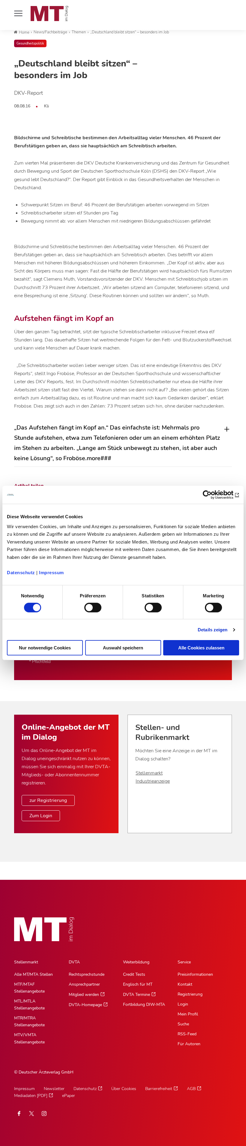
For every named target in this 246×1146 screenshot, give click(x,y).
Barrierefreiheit (158, 1089)
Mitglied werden (84, 994)
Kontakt (185, 984)
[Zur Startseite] (49, 13)
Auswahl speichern (123, 647)
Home (24, 32)
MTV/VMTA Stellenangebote (29, 1038)
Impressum (51, 572)
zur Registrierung (48, 800)
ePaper (68, 1095)
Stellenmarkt (149, 773)
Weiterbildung (136, 962)
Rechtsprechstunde (86, 974)
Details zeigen (212, 629)
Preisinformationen (195, 974)
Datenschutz (21, 572)
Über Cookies (123, 1089)
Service (184, 962)
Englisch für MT (137, 984)
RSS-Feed (187, 1034)
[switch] (87, 606)
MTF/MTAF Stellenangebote (29, 987)
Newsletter (54, 1089)
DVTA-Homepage (85, 1005)
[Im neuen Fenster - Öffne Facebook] (19, 1113)
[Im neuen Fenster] (31, 1113)
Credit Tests (134, 974)
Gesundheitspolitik (30, 43)
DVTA (74, 962)
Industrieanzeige (153, 781)
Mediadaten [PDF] (30, 1095)
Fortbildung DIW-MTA (144, 1004)
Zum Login (40, 815)
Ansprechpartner (84, 984)
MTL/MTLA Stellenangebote (29, 1004)
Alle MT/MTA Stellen (33, 974)
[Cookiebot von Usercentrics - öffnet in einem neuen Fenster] (213, 494)
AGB (191, 1089)
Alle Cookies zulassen (201, 647)
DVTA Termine (136, 994)
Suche (183, 1024)
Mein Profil (188, 1014)
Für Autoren (189, 1044)
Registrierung (190, 994)
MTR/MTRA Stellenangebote (29, 1021)
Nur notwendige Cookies (45, 647)
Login (183, 1004)
